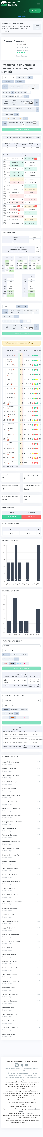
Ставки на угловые (15, 1075)
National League (21, 56)
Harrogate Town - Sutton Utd (12, 822)
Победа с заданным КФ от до (26, 102)
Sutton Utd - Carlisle (9, 1034)
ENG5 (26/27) (4, 158)
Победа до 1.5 (6, 102)
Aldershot (15, 206)
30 (15, 92)
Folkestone (32, 172)
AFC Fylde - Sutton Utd (10, 1028)
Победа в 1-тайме (7, 109)
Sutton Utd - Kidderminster (11, 882)
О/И (40, 350)
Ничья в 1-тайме (31, 109)
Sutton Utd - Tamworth (10, 948)
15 (9, 92)
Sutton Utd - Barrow (9, 988)
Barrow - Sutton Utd (9, 769)
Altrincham (32, 165)
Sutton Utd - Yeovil (8, 1008)
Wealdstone (10, 452)
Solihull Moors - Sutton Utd (11, 1021)
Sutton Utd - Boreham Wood (11, 815)
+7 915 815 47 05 (28, 1113)
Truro (32, 216)
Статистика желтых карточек (14, 1077)
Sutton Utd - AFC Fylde (10, 868)
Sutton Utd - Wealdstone (10, 762)
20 (12, 92)
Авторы (34, 1073)
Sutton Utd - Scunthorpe (10, 775)
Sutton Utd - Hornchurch (10, 921)
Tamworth (10, 429)
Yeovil (8, 379)
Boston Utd (10, 407)
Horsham (32, 175)
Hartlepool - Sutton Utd (10, 968)
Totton (15, 189)
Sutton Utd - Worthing (9, 1014)
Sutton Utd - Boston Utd (10, 848)
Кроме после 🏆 (16, 118)
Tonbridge (15, 186)
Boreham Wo (15, 192)
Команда (10, 350)
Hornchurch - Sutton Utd (10, 855)
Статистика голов (30, 1075)
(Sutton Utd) (21, 44)
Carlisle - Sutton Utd (9, 862)
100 (25, 92)
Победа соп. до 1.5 (14, 102)
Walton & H (32, 179)
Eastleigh (15, 213)
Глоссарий (31, 1071)
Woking (15, 169)
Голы (25, 350)
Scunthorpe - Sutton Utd (10, 994)
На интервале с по (31, 86)
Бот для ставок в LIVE (18, 1071)
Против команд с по (11, 96)
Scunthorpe (15, 223)
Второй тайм (19, 87)
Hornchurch (10, 373)
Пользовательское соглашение (18, 1073)
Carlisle (15, 199)
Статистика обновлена (21, 130)
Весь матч (5, 87)
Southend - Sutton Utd (10, 1001)
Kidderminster (11, 397)
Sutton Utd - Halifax (9, 955)
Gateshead (15, 159)
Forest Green (11, 414)
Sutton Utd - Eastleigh (9, 782)
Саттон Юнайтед (14, 41)
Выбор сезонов (7, 82)
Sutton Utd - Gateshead (10, 974)
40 (18, 92)
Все (30, 77)
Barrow (9, 458)
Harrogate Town (10, 384)
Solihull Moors (11, 462)
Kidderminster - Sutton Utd (11, 808)
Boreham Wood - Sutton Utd (11, 875)
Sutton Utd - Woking (9, 928)
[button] (25, 10)
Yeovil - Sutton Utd (8, 888)
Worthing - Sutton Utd (9, 835)
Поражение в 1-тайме (19, 109)
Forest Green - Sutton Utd (11, 941)
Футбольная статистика (30, 1069)
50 (21, 92)
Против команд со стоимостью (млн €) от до (23, 122)
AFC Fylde (10, 389)
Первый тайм (12, 87)
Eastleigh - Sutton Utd (9, 961)
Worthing (10, 412)
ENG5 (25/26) (4, 192)
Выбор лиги (19, 82)
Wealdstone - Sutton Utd (10, 981)
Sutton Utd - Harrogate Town (12, 901)
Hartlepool (32, 162)
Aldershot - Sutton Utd (10, 908)
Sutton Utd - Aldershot (10, 828)
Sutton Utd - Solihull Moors (11, 842)
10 (6, 92)
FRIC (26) (5, 172)
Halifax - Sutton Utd (9, 789)
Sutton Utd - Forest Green (11, 795)
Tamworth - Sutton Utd (10, 802)
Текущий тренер (8, 114)
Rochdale (32, 209)
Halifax (9, 434)
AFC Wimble (32, 182)
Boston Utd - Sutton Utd (10, 935)
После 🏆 (6, 118)
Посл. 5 (35, 350)
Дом (19, 77)
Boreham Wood (9, 360)
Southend (32, 203)
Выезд (25, 77)
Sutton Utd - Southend (10, 895)
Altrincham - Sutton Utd (10, 915)
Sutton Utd (32, 159)
